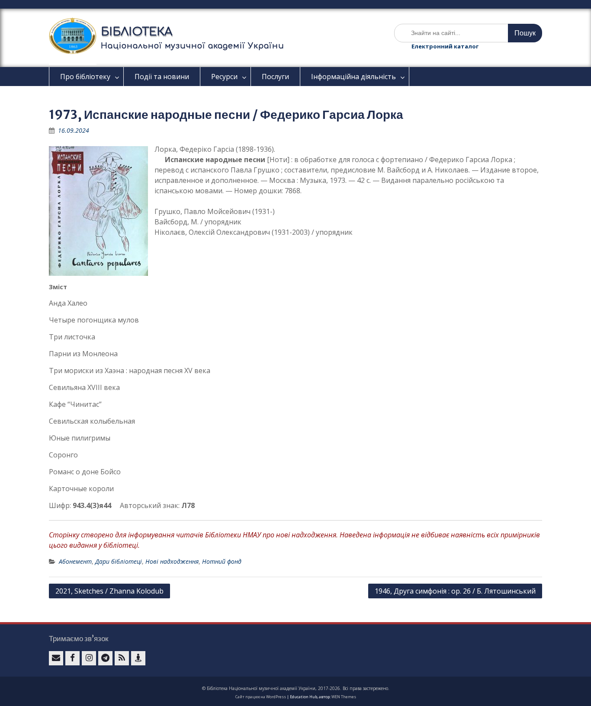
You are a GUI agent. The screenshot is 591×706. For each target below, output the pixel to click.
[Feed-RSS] (122, 658)
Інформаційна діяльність (353, 76)
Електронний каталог (445, 46)
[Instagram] (89, 658)
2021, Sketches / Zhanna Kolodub (109, 591)
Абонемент (75, 561)
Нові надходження (172, 561)
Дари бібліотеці (118, 561)
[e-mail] (56, 658)
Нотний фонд (221, 561)
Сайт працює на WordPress (260, 697)
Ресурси (224, 76)
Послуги (275, 76)
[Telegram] (105, 658)
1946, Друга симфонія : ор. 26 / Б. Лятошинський (455, 591)
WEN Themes (343, 697)
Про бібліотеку (85, 76)
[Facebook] (72, 658)
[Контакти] (138, 658)
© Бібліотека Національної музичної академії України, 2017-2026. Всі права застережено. (295, 688)
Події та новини (162, 76)
